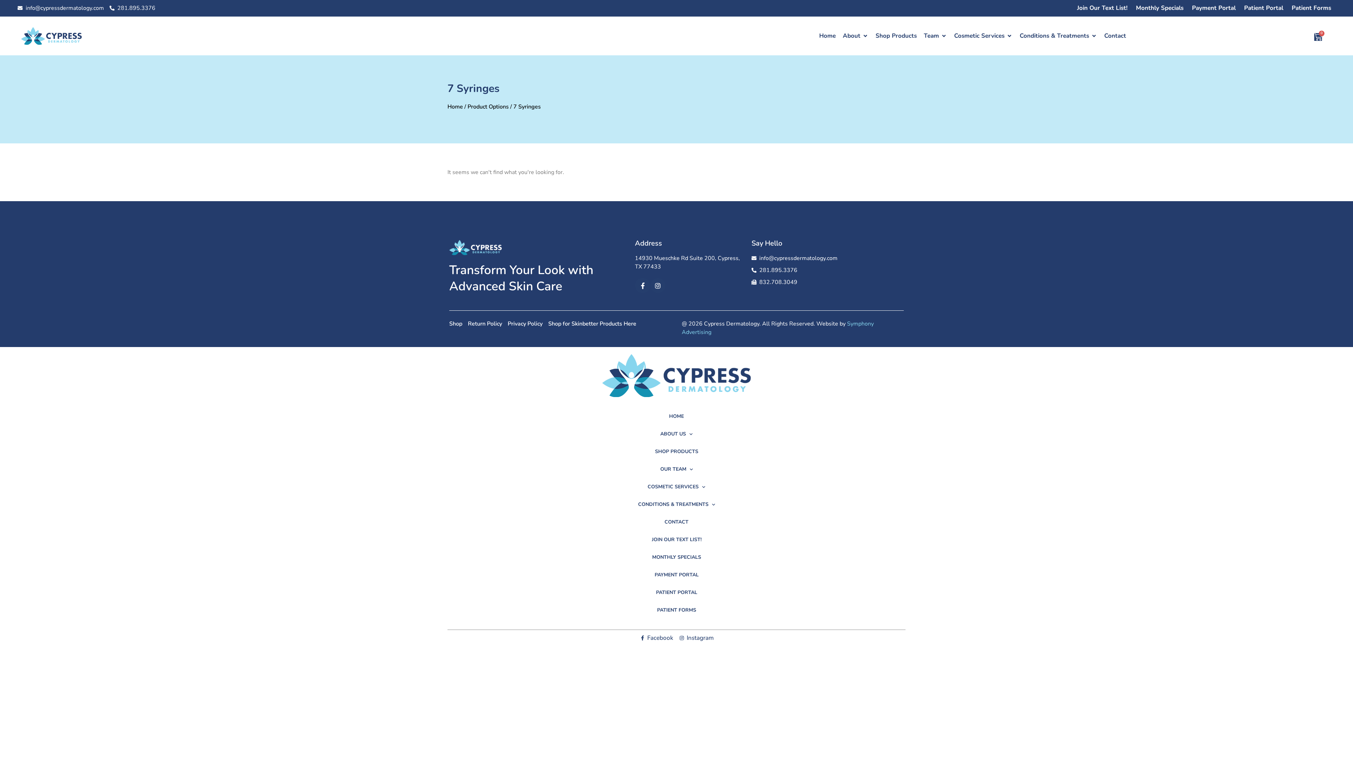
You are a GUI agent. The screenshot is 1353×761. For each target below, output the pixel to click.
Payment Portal (1214, 8)
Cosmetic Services (673, 486)
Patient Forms (1311, 8)
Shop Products (676, 451)
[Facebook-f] (642, 285)
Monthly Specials (1160, 8)
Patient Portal (1263, 8)
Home (455, 107)
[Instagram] (658, 285)
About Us (673, 434)
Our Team (673, 469)
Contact (676, 522)
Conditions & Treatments (673, 504)
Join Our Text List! (1102, 8)
